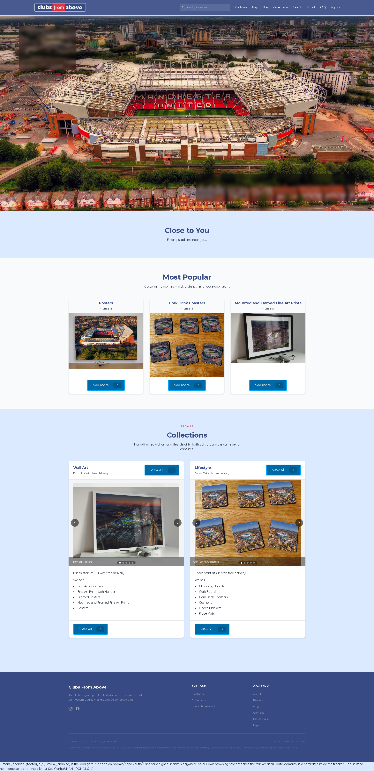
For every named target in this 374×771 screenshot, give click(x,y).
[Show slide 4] (129, 563)
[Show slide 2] (123, 563)
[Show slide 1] (120, 563)
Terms (276, 741)
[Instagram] (70, 708)
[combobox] (205, 7)
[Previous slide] (75, 523)
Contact (258, 712)
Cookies (301, 741)
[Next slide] (178, 523)
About (257, 694)
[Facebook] (77, 708)
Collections (199, 700)
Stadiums (198, 694)
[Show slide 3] (126, 563)
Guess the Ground (203, 706)
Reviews (258, 700)
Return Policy (261, 719)
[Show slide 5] (132, 563)
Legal (256, 725)
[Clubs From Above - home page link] (60, 7)
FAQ (256, 706)
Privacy (289, 741)
